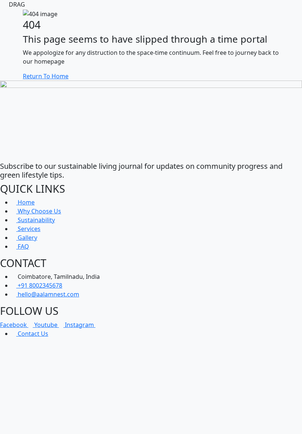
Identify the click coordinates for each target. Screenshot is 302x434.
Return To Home (46, 76)
